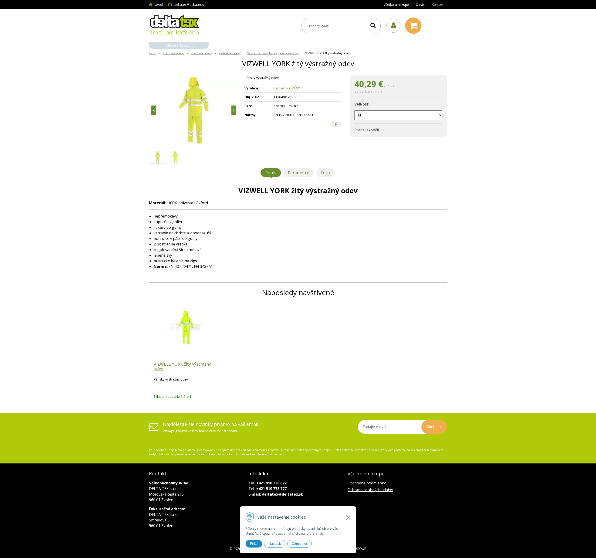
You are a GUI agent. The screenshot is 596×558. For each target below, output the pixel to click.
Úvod (159, 4)
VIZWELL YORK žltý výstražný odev (182, 366)
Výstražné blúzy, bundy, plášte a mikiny (272, 53)
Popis (270, 172)
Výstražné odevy (229, 53)
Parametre (298, 172)
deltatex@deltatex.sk (190, 4)
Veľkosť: (361, 104)
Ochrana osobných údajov (370, 489)
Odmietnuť (299, 543)
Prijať (254, 543)
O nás (420, 4)
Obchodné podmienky (367, 483)
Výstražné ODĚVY (287, 88)
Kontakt (438, 4)
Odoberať (434, 427)
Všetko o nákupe (396, 4)
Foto (325, 172)
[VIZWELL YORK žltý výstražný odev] (193, 110)
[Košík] (414, 25)
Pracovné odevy (173, 53)
